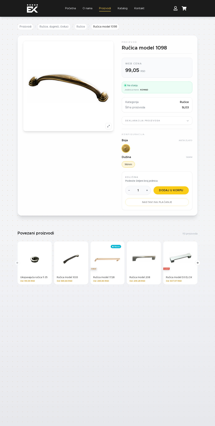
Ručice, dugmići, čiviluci (54, 26)
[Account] (175, 8)
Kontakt (139, 8)
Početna (70, 8)
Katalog (122, 8)
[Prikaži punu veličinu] (108, 126)
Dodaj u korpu (171, 190)
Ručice (81, 26)
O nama (87, 8)
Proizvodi (105, 8)
